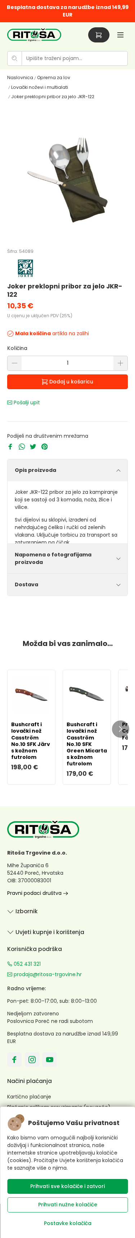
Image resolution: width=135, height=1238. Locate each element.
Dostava (26, 584)
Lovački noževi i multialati (39, 87)
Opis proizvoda (35, 470)
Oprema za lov (53, 77)
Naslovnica (20, 77)
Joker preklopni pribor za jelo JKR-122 (52, 97)
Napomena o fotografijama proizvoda (53, 558)
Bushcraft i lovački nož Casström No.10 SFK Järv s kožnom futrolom (30, 741)
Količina (17, 348)
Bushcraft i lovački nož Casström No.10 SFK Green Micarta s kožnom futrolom (87, 744)
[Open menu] (120, 34)
